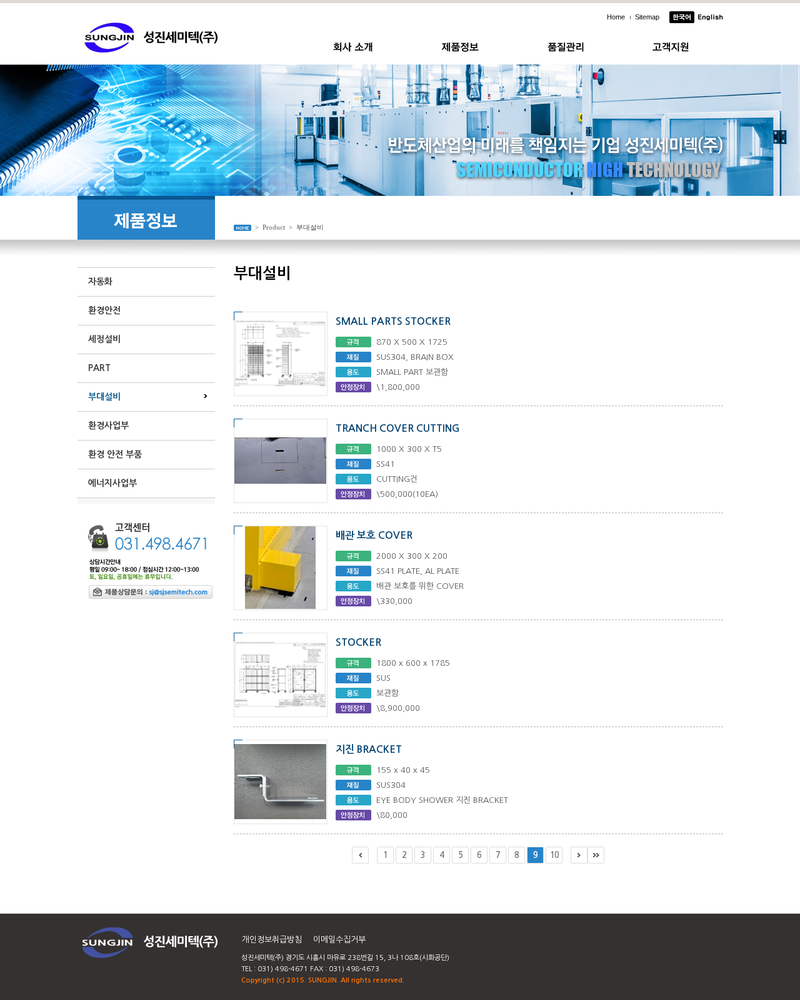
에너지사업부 (112, 483)
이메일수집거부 (339, 940)
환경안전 (104, 310)
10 (554, 855)
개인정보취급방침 (272, 940)
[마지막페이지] (596, 855)
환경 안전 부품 (115, 454)
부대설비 (104, 396)
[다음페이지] (579, 855)
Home (616, 17)
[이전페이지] (360, 855)
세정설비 (104, 339)
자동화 (100, 281)
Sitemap (647, 17)
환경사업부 (108, 425)
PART (99, 368)
